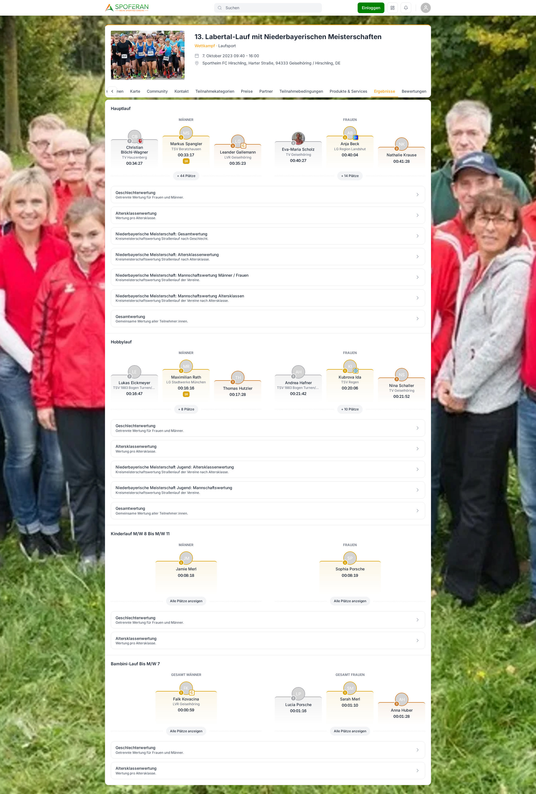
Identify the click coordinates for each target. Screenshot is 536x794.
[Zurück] (112, 91)
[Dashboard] (392, 8)
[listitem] (268, 194)
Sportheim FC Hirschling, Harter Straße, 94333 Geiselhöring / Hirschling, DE (271, 63)
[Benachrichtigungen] (406, 8)
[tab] (135, 91)
